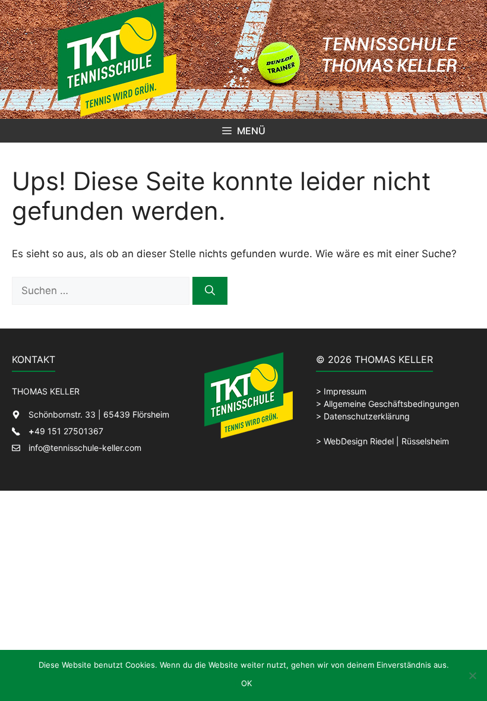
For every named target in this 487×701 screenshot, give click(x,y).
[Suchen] (209, 291)
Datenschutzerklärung (367, 416)
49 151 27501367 (66, 431)
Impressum (345, 391)
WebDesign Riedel (359, 441)
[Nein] (472, 675)
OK (246, 683)
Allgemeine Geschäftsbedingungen (391, 404)
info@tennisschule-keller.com (85, 448)
